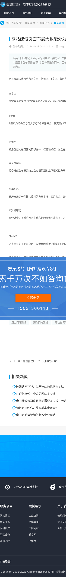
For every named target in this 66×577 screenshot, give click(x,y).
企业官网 (34, 515)
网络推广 (5, 528)
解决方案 (46, 12)
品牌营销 (34, 521)
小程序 (32, 540)
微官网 (32, 534)
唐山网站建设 (18, 322)
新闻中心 (44, 22)
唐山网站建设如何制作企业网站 (35, 415)
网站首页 (9, 12)
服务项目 (27, 12)
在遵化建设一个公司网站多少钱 (35, 394)
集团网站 (34, 528)
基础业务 (5, 534)
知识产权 (5, 540)
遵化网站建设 (40, 322)
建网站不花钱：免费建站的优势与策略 (40, 386)
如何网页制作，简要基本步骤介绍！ (38, 408)
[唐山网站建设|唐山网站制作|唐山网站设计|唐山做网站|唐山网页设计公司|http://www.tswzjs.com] (10, 4)
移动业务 (5, 521)
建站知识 (59, 22)
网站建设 (5, 515)
